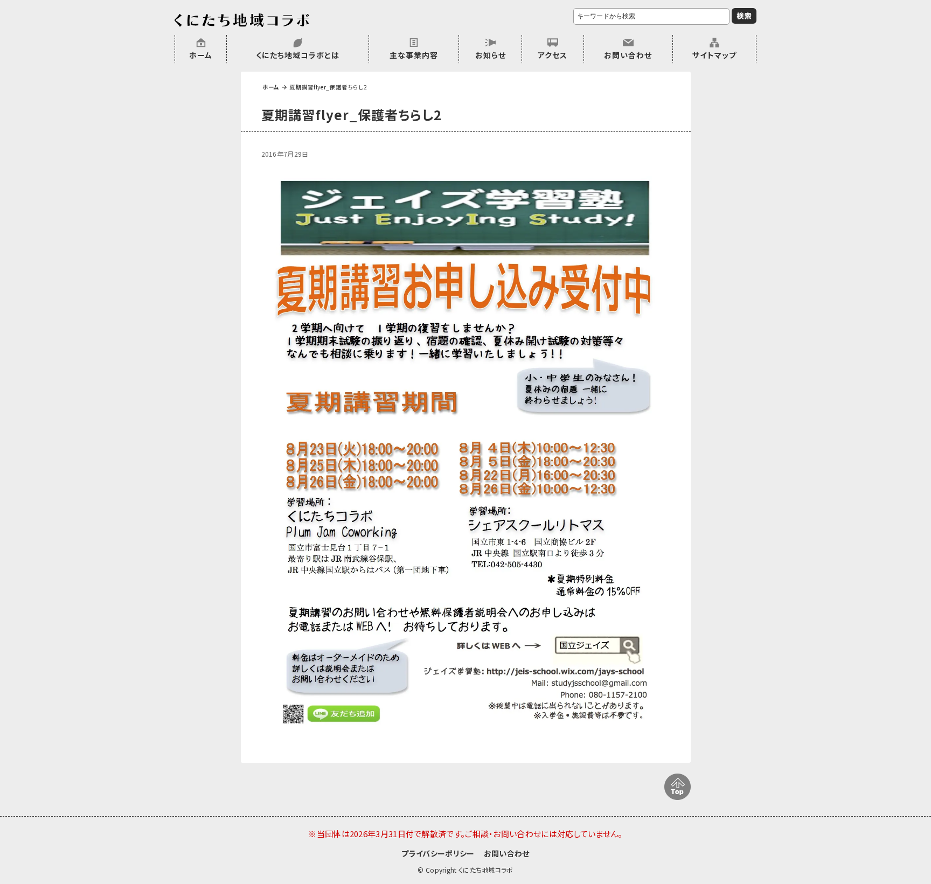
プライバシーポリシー (437, 853)
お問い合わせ (628, 55)
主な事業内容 (414, 55)
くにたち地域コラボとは (297, 55)
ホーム (200, 55)
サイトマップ (714, 55)
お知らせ (490, 55)
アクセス (552, 55)
